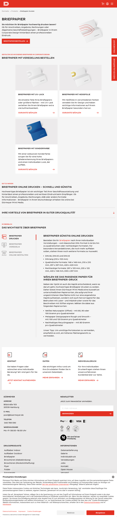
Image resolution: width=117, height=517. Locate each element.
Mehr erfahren (51, 378)
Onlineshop (114, 46)
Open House (67, 469)
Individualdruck (68, 457)
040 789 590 (10, 423)
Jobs (63, 463)
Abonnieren (68, 414)
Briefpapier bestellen (14, 41)
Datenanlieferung (69, 450)
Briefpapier (64, 240)
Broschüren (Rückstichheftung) (19, 463)
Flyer (6, 466)
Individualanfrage (114, 68)
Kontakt (64, 466)
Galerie (64, 453)
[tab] (102, 3)
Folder (7, 469)
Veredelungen (67, 460)
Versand (65, 473)
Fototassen (9, 473)
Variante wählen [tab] (27, 113)
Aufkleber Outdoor (13, 453)
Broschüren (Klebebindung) (17, 460)
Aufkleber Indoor (12, 450)
